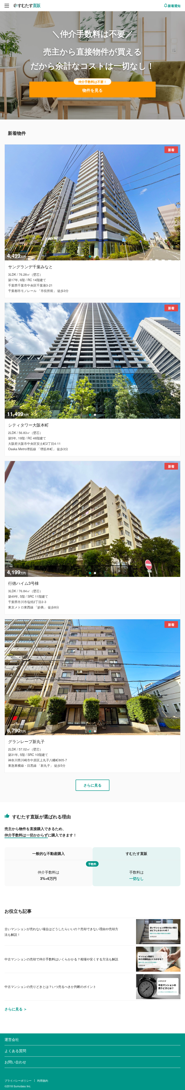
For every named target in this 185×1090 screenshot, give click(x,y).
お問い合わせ (15, 1062)
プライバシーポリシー (18, 1080)
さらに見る (92, 785)
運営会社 (12, 1039)
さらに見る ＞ (16, 1009)
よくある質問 (15, 1050)
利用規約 (42, 1080)
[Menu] (7, 5)
